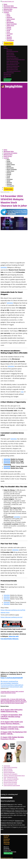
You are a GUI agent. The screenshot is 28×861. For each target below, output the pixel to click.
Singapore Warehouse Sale (8, 823)
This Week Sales (7, 74)
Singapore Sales (19, 820)
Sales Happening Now (9, 72)
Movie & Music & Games (12, 67)
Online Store (10, 25)
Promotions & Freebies (10, 7)
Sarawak (9, 37)
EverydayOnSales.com (7, 804)
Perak (8, 30)
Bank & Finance (10, 53)
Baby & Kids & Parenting (12, 51)
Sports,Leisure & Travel (12, 69)
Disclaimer (6, 848)
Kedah (8, 16)
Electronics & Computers (12, 58)
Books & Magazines (11, 56)
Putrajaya (10, 34)
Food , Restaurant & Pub (12, 61)
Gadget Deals (10, 683)
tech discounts (11, 687)
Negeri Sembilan (12, 24)
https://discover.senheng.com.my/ (11, 617)
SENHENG (4, 267)
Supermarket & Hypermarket (14, 71)
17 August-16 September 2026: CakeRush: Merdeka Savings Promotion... (11, 716)
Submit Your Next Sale (10, 852)
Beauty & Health (10, 54)
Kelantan (9, 17)
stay (22, 392)
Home (5, 4)
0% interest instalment (8, 681)
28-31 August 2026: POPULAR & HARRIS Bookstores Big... (11, 710)
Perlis (8, 32)
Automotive (9, 49)
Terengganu (10, 40)
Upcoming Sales (7, 76)
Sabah (8, 35)
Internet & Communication (13, 66)
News (5, 77)
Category (6, 48)
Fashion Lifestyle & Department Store (16, 59)
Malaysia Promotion (9, 813)
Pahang (9, 27)
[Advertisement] (14, 104)
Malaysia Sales (8, 9)
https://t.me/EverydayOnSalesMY (12, 678)
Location (6, 12)
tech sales (19, 687)
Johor (8, 14)
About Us (6, 847)
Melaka (9, 20)
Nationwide (10, 22)
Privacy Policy (7, 850)
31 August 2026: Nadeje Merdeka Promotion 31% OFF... (12, 738)
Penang (9, 29)
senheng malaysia (14, 685)
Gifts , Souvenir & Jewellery (13, 63)
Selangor (9, 38)
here (2, 829)
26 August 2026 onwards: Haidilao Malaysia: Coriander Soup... (12, 728)
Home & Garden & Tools (12, 64)
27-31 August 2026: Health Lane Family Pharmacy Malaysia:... (12, 722)
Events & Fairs (8, 11)
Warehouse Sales (9, 6)
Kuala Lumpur (11, 19)
